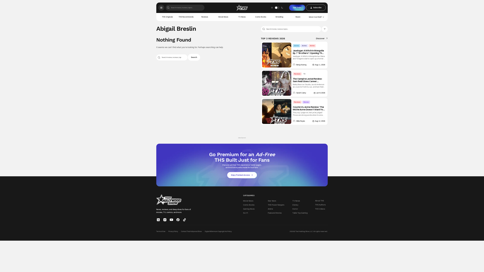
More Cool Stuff (315, 17)
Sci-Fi (245, 213)
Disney (295, 205)
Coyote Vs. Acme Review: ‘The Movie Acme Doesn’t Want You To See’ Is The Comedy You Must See (308, 108)
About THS (319, 201)
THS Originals (167, 17)
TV (305, 74)
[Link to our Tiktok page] (185, 220)
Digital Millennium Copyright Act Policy (218, 231)
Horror (295, 209)
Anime (296, 46)
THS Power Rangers (276, 205)
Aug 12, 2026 (320, 121)
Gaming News (249, 209)
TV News (242, 17)
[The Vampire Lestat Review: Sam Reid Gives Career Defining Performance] (276, 83)
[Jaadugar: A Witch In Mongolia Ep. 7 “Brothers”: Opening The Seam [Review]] (276, 55)
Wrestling (279, 17)
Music (298, 17)
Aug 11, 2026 (320, 65)
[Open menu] (161, 8)
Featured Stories (275, 213)
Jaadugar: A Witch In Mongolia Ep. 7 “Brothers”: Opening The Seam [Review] (308, 51)
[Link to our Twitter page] (158, 220)
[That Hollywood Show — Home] (242, 8)
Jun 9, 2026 (320, 93)
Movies (306, 102)
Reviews (204, 17)
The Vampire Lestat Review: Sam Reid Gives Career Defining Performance (307, 80)
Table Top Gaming (300, 213)
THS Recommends (186, 17)
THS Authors (320, 205)
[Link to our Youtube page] (171, 220)
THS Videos (320, 209)
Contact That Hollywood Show (191, 231)
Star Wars (272, 201)
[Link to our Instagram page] (165, 220)
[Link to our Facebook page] (178, 220)
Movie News (223, 17)
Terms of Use (160, 231)
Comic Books (260, 17)
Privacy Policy (173, 231)
